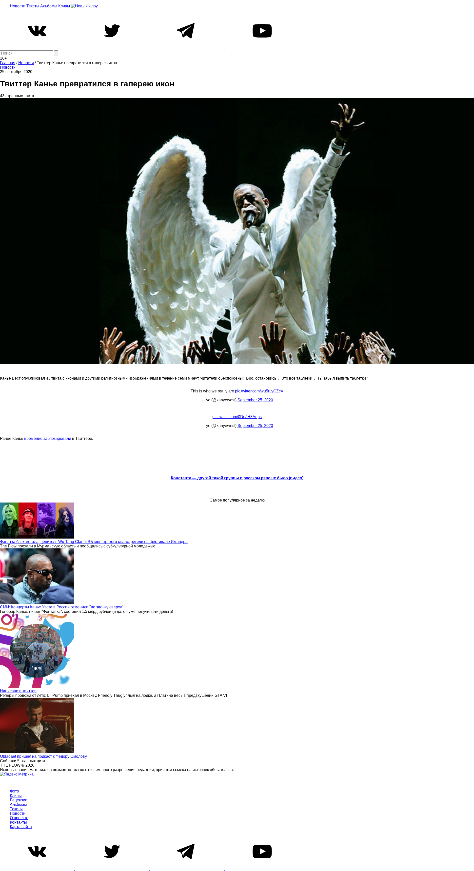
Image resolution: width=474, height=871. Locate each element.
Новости (17, 6)
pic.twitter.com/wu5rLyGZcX (259, 391)
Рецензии (18, 800)
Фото (14, 791)
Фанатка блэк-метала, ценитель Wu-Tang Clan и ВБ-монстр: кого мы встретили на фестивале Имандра (94, 542)
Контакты (18, 822)
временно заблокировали (47, 438)
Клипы (64, 6)
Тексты (32, 6)
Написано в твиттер (18, 691)
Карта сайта (21, 827)
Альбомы (48, 6)
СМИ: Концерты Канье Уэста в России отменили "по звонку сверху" (61, 607)
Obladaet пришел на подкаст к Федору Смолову (43, 756)
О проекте (19, 818)
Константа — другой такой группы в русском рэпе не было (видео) (237, 478)
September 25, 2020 (255, 400)
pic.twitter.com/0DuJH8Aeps (237, 417)
